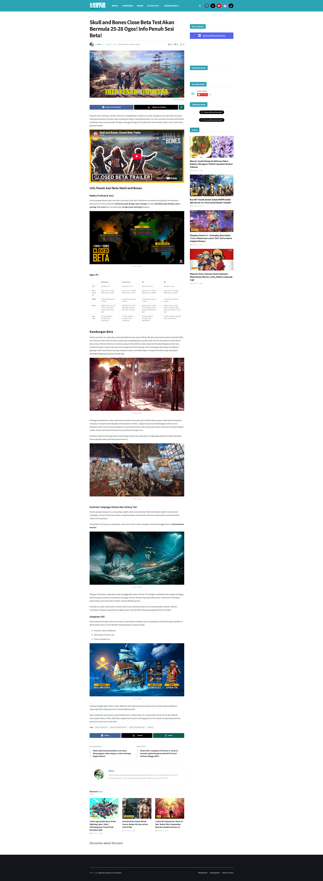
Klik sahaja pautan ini (108, 709)
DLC (158, 816)
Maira (99, 44)
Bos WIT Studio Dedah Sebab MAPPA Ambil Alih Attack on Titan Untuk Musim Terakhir (210, 201)
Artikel (121, 44)
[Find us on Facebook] (206, 5)
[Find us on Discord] (225, 5)
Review (140, 6)
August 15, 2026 (197, 245)
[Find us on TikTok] (231, 5)
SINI (115, 721)
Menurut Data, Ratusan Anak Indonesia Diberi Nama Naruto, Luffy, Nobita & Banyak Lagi (211, 276)
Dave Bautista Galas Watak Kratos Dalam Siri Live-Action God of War (135, 824)
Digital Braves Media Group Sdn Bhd (109, 873)
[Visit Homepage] (97, 6)
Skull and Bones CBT (137, 727)
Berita (115, 6)
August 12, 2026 (197, 283)
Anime (194, 155)
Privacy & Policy (227, 873)
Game (137, 44)
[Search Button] (200, 5)
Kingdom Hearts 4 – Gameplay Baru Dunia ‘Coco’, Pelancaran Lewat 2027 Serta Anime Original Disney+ (211, 238)
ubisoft (150, 727)
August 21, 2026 (96, 833)
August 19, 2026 (197, 206)
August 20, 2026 (197, 170)
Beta (132, 44)
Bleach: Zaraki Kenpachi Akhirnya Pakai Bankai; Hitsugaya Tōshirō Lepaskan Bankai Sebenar (211, 164)
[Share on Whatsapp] (181, 107)
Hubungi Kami (215, 873)
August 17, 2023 (110, 44)
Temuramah (127, 6)
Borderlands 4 (171, 6)
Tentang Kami (202, 873)
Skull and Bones (101, 727)
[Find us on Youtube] (219, 5)
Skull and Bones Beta (118, 727)
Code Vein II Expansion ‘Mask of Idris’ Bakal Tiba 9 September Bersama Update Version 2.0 (169, 824)
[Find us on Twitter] (212, 5)
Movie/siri (128, 816)
